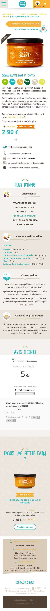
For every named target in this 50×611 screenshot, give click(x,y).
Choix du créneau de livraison (25, 558)
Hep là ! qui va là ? (39, 6)
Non (11, 420)
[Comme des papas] (25, 4)
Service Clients (25, 565)
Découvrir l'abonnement (26, 29)
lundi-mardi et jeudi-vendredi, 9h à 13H (25, 568)
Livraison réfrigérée (25, 553)
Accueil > (7, 14)
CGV (31, 600)
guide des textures (16, 117)
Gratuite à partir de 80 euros (25, 556)
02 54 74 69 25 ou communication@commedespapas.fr (25, 570)
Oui (36, 417)
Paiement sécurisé (25, 545)
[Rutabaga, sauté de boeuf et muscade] (25, 479)
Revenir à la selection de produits (25, 24)
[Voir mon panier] (46, 4)
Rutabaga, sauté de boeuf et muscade (25, 501)
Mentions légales (19, 600)
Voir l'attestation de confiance (25, 361)
